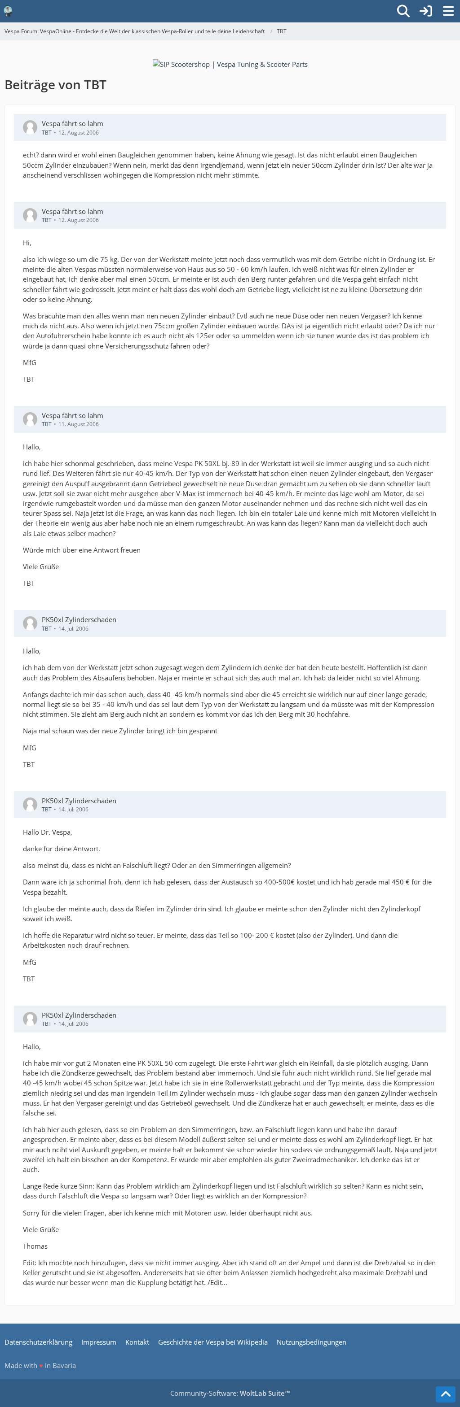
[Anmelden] (426, 11)
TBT (47, 132)
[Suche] (403, 11)
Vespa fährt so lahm (72, 123)
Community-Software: (230, 1393)
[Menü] (448, 11)
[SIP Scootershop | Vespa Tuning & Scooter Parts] (230, 63)
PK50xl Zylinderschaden (79, 619)
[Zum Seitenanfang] (446, 1394)
